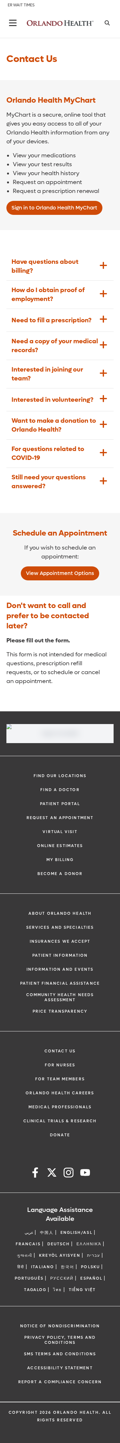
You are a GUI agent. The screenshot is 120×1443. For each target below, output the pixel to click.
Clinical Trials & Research (60, 1121)
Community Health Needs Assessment (60, 997)
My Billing (60, 859)
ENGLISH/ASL (76, 1232)
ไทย (57, 1289)
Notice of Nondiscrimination (60, 1326)
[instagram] (68, 1173)
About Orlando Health (60, 913)
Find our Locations (60, 775)
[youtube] (85, 1173)
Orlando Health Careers (60, 1093)
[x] (52, 1173)
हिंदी (20, 1266)
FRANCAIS (28, 1244)
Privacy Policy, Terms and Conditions (60, 1340)
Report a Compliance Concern (60, 1382)
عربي (29, 1232)
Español (91, 1278)
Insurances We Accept (60, 941)
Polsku (90, 1266)
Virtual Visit (60, 831)
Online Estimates (60, 845)
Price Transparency (60, 1011)
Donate (60, 1135)
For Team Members (60, 1079)
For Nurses (60, 1065)
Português (29, 1278)
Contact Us (60, 1051)
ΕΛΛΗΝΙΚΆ (88, 1244)
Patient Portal (60, 803)
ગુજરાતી (24, 1255)
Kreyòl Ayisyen (59, 1255)
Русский (62, 1278)
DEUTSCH (58, 1244)
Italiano (42, 1266)
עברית (93, 1255)
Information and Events (60, 969)
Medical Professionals (60, 1107)
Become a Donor (60, 873)
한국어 (67, 1266)
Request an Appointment (60, 817)
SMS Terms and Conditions (60, 1354)
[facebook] (35, 1173)
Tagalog (35, 1289)
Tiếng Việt (82, 1289)
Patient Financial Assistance (60, 983)
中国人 (46, 1232)
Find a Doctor (59, 789)
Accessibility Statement (59, 1368)
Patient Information (60, 955)
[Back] (12, 23)
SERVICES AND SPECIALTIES (60, 927)
